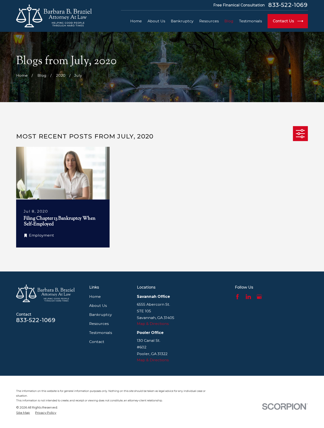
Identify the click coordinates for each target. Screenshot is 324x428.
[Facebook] (237, 296)
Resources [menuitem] (209, 21)
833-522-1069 (288, 5)
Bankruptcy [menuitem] (182, 21)
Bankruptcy (100, 314)
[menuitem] (23, 412)
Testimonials (100, 332)
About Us (98, 305)
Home (95, 296)
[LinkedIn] (248, 296)
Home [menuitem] (136, 21)
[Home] (54, 16)
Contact (96, 341)
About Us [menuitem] (156, 21)
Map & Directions (153, 323)
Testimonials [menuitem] (250, 21)
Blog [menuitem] (228, 21)
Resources (99, 323)
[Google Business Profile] (259, 296)
